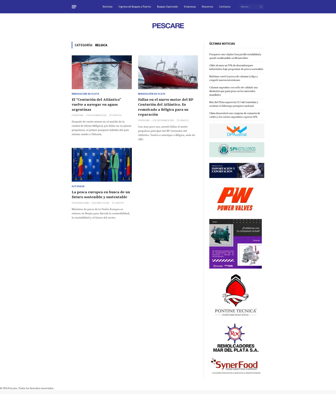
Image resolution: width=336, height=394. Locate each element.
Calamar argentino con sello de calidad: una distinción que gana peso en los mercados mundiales (233, 91)
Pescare (79, 115)
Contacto (224, 6)
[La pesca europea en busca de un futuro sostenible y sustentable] (102, 165)
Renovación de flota (85, 93)
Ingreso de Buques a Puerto (134, 6)
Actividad (78, 186)
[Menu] (74, 7)
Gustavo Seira (82, 203)
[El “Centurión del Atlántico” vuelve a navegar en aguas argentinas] (102, 72)
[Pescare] (168, 25)
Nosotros (207, 6)
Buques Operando (167, 6)
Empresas (190, 6)
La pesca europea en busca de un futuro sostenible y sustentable (101, 195)
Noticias (108, 6)
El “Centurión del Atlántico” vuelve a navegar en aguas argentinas (96, 104)
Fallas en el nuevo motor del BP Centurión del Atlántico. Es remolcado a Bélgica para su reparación (165, 107)
